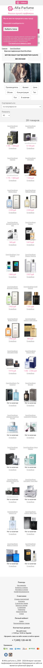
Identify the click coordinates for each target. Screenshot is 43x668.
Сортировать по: (9, 103)
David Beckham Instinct (12, 126)
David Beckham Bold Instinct (30, 287)
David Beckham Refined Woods (30, 191)
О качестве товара (21, 603)
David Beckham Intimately (30, 159)
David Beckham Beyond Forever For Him (12, 224)
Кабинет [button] (24, 2)
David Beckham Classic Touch (30, 544)
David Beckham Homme (12, 159)
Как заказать (21, 585)
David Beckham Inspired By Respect (30, 416)
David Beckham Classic (30, 223)
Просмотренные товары (21, 623)
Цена (35, 87)
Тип (34, 92)
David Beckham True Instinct (12, 255)
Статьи (21, 614)
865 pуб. (30, 339)
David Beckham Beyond (30, 384)
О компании (21, 607)
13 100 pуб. (30, 146)
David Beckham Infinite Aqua (12, 191)
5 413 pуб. (30, 242)
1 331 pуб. (30, 307)
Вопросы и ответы (21, 587)
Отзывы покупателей (21, 599)
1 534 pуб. (30, 178)
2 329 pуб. (12, 210)
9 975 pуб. (12, 371)
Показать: (6, 112)
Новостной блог (21, 612)
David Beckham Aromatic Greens (12, 287)
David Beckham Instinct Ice (12, 512)
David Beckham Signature (30, 126)
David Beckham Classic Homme (30, 255)
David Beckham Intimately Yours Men (31, 480)
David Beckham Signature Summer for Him (12, 416)
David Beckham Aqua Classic (30, 448)
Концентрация (23, 92)
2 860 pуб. (12, 274)
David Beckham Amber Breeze (12, 319)
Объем (10, 92)
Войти (21, 621)
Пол (15, 97)
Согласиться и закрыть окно (20, 43)
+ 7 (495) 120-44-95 (21, 640)
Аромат (26, 87)
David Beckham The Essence (12, 384)
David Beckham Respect (12, 448)
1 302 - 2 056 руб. (30, 371)
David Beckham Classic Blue (30, 351)
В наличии (25, 97)
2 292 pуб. (30, 210)
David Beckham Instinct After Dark (30, 512)
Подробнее (12, 148)
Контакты (21, 601)
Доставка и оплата (21, 590)
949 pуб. (12, 242)
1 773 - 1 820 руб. (12, 178)
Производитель (12, 87)
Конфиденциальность (21, 592)
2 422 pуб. (12, 307)
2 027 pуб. (30, 274)
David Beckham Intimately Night (12, 351)
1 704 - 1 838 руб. (12, 146)
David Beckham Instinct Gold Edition (30, 319)
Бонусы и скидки (21, 605)
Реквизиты (21, 609)
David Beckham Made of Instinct (12, 544)
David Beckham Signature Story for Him (12, 481)
